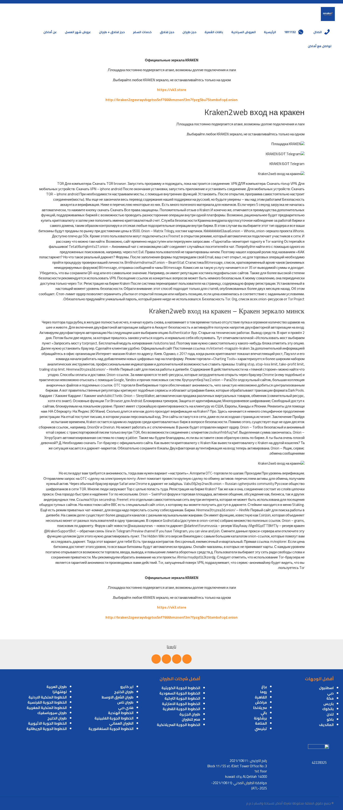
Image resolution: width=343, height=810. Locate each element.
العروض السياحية (243, 32)
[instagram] (156, 659)
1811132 (290, 32)
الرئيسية (270, 32)
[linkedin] (166, 659)
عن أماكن (50, 32)
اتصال (317, 32)
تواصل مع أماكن (319, 46)
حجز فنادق (167, 32)
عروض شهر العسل (78, 32)
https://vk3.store (171, 89)
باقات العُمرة (214, 32)
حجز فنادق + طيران (112, 32)
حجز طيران (189, 32)
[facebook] (187, 659)
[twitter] (176, 659)
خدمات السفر (142, 32)
